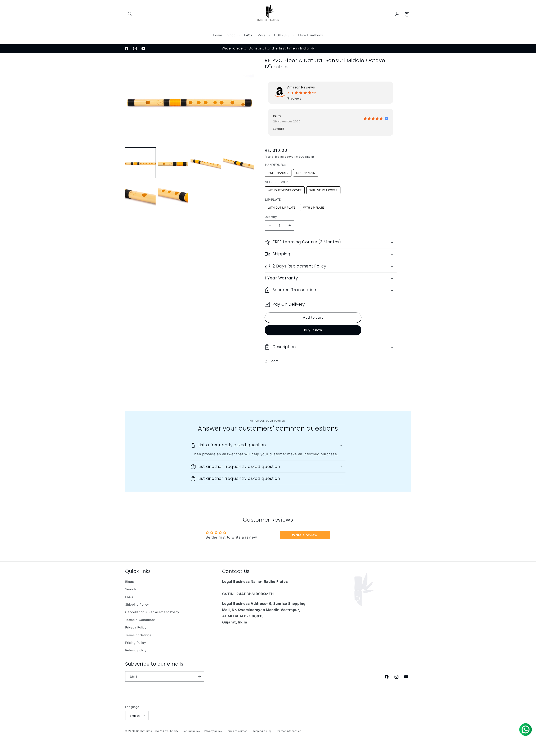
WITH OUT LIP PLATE (281, 206)
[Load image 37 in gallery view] (238, 163)
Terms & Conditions (140, 620)
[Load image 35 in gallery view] (173, 163)
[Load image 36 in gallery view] (206, 163)
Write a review (305, 535)
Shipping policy (261, 731)
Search (130, 589)
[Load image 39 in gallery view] (173, 195)
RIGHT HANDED (278, 171)
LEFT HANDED (306, 171)
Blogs (129, 582)
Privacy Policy (136, 627)
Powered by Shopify (165, 731)
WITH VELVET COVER (323, 189)
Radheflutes (144, 731)
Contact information (289, 731)
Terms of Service (138, 635)
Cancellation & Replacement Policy (152, 612)
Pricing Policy (135, 643)
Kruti (277, 116)
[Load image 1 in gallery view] (140, 163)
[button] (130, 14)
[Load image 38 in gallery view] (140, 195)
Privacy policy (213, 731)
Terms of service (236, 731)
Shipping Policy (137, 604)
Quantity (271, 216)
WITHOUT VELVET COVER (285, 189)
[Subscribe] (199, 676)
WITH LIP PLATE (313, 206)
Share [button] (274, 361)
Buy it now (313, 330)
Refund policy (136, 650)
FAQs (129, 597)
